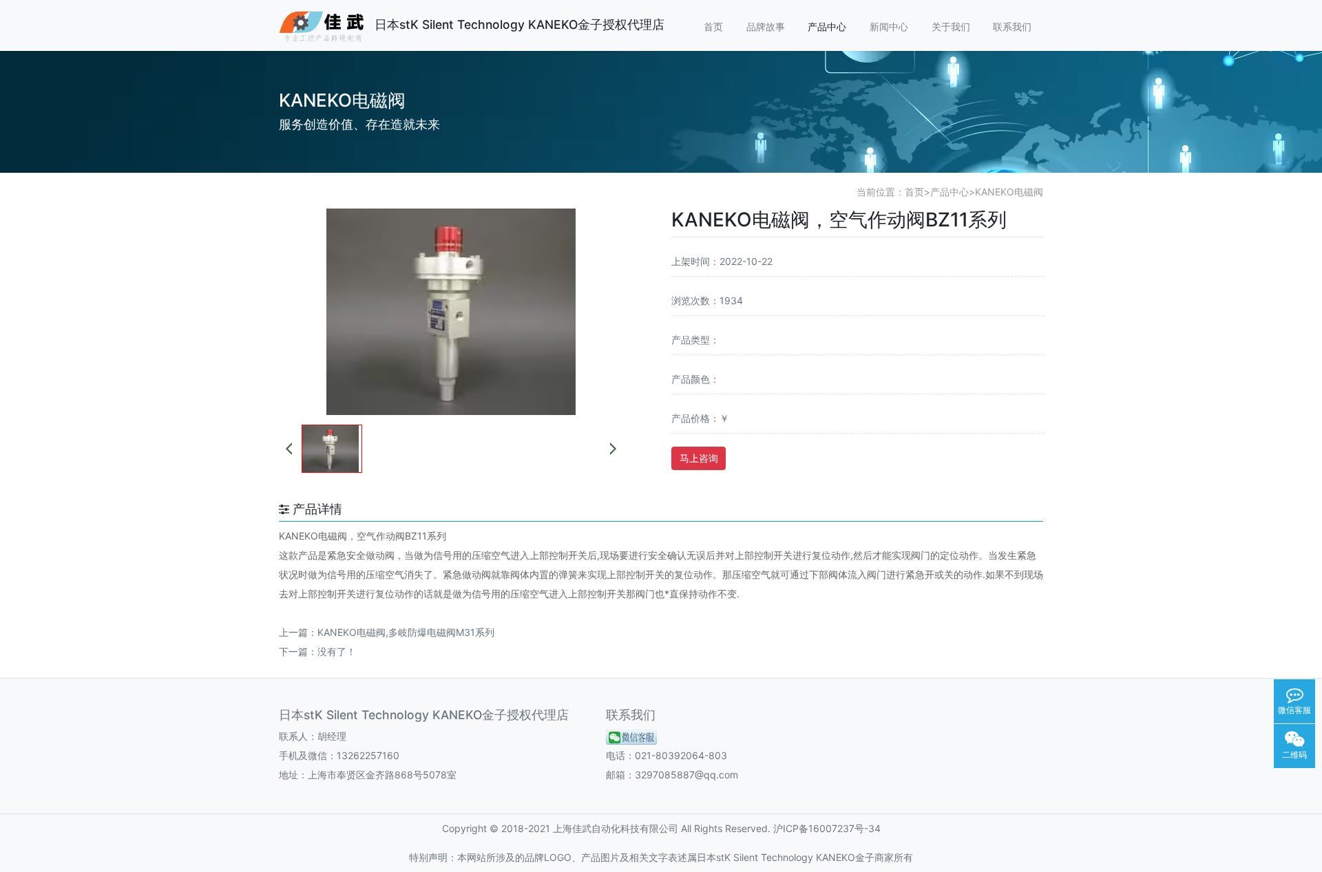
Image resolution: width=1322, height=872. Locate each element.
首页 (713, 26)
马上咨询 (699, 458)
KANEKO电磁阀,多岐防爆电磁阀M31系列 (405, 632)
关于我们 (951, 26)
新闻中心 (889, 26)
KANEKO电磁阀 (1009, 192)
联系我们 (1012, 26)
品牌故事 (765, 26)
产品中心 (827, 26)
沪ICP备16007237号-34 (827, 828)
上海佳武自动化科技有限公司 (615, 828)
